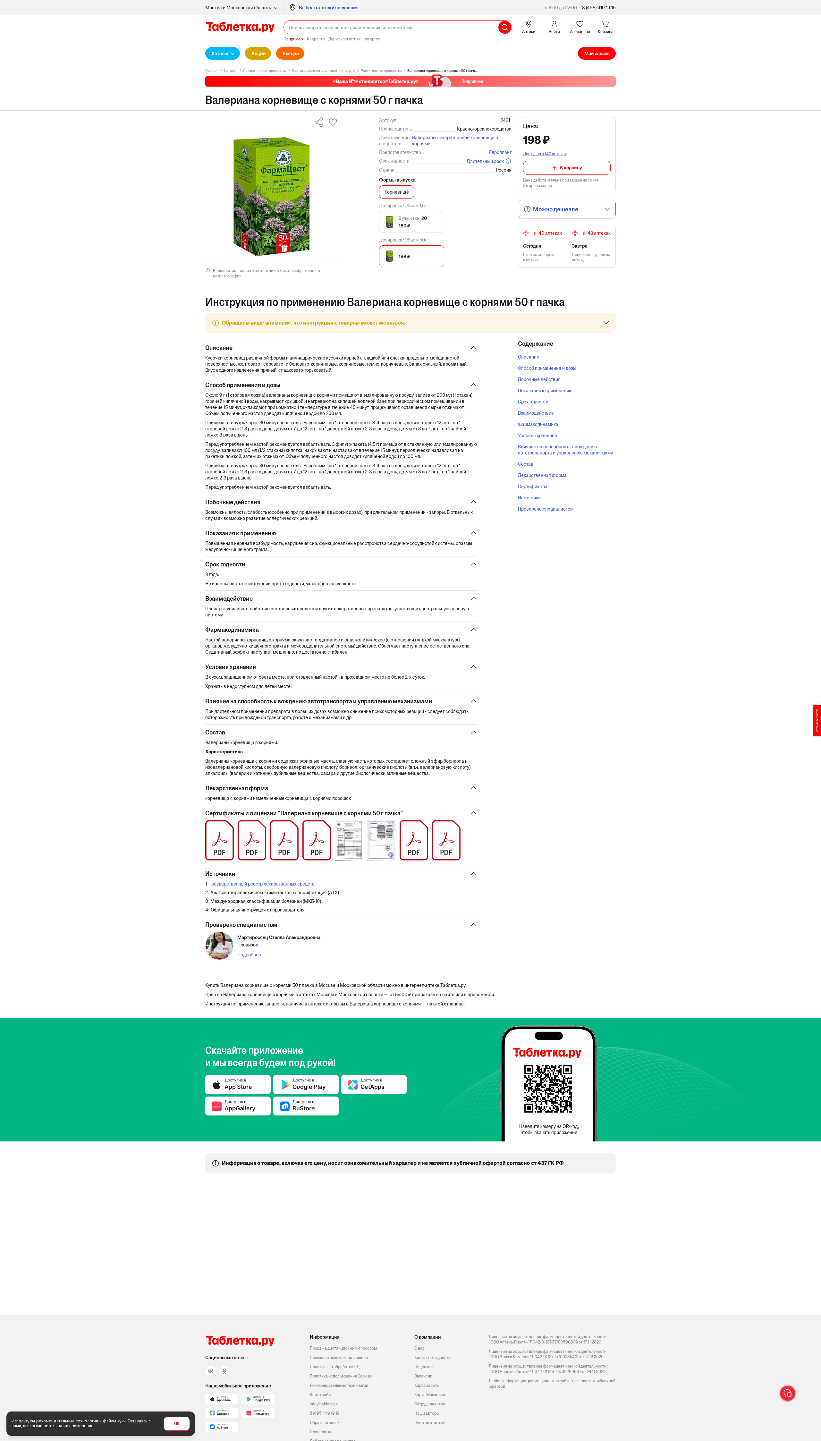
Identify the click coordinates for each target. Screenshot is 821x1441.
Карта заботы (427, 1385)
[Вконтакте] (210, 1371)
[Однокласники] (224, 1371)
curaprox (372, 39)
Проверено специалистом (545, 509)
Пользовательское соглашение (339, 1357)
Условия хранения (537, 435)
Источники (529, 498)
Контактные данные (433, 1357)
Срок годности (533, 402)
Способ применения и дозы (547, 368)
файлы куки (114, 1421)
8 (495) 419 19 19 (599, 7)
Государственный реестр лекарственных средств (262, 884)
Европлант (500, 152)
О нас (419, 1348)
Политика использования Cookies (341, 1376)
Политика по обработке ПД (335, 1366)
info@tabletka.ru (325, 1404)
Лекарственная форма (542, 475)
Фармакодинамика (538, 424)
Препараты (320, 1432)
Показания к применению (545, 390)
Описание (528, 357)
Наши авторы (426, 1413)
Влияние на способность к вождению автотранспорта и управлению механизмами (565, 450)
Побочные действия (539, 379)
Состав (525, 464)
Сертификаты (532, 486)
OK (177, 1424)
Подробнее (249, 955)
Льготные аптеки (429, 1422)
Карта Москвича (429, 1394)
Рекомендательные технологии (339, 1385)
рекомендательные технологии (67, 1421)
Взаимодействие (536, 413)
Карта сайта (321, 1394)
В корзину (571, 168)
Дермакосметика (344, 39)
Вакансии (423, 1376)
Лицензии (423, 1366)
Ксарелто (316, 39)
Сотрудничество (429, 1404)
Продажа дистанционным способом (343, 1348)
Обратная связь (324, 1422)
